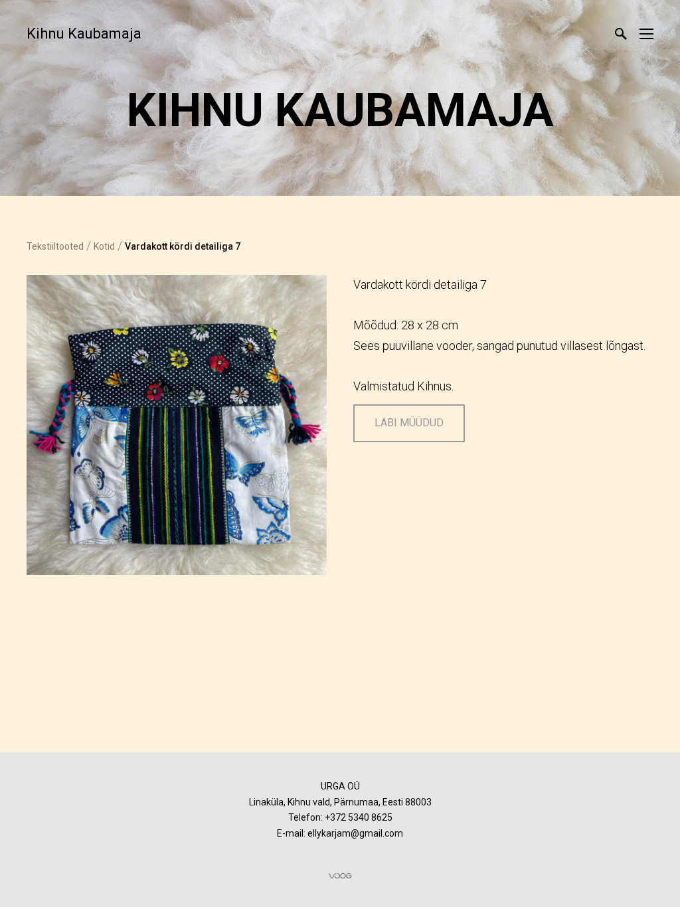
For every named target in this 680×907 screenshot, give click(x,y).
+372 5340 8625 (358, 817)
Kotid (104, 246)
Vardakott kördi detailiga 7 (182, 246)
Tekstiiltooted (55, 246)
